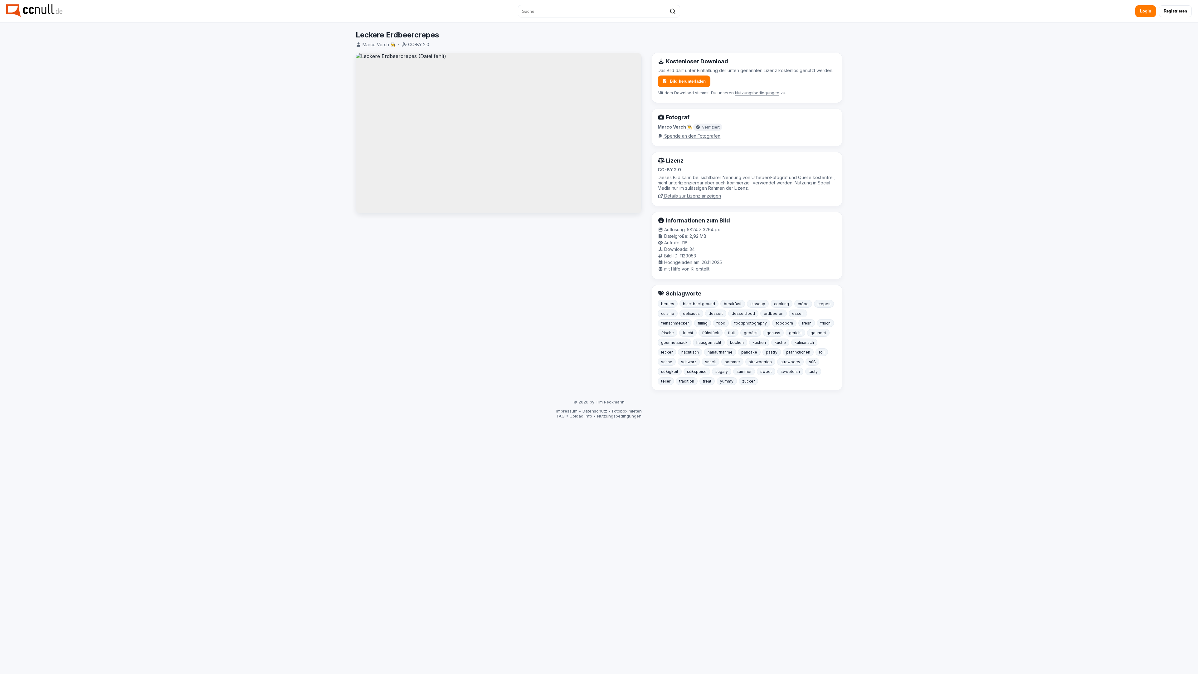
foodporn (784, 323)
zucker (748, 381)
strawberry (790, 361)
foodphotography (750, 323)
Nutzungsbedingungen (757, 92)
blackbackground (699, 303)
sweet (766, 371)
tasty (813, 371)
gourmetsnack (674, 342)
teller (665, 381)
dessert (716, 313)
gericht (795, 332)
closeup (757, 303)
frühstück (710, 332)
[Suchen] (673, 11)
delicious (691, 313)
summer (744, 371)
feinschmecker (675, 323)
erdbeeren (773, 313)
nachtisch (690, 352)
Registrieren (1175, 11)
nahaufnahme (720, 352)
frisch (825, 323)
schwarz (688, 361)
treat (707, 381)
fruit (731, 332)
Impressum (566, 410)
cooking (781, 303)
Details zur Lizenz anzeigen (692, 195)
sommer (732, 361)
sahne (666, 361)
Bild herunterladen (688, 81)
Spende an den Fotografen (691, 136)
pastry (771, 352)
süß (812, 361)
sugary (721, 371)
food (720, 323)
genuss (773, 332)
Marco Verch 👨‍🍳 (379, 44)
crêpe (803, 303)
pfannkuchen (798, 352)
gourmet (818, 332)
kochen (737, 342)
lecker (667, 352)
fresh (806, 323)
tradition (686, 381)
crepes (823, 303)
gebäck (751, 332)
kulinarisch (804, 342)
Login (1145, 11)
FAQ (561, 415)
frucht (688, 332)
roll (822, 352)
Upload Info (581, 415)
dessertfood (743, 313)
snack (710, 361)
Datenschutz (594, 410)
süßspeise (697, 371)
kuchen (759, 342)
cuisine (667, 313)
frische (667, 332)
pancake (749, 352)
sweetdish (790, 371)
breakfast (733, 303)
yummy (726, 381)
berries (667, 303)
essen (798, 313)
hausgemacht (708, 342)
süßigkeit (669, 371)
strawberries (760, 361)
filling (703, 323)
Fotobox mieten (627, 410)
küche (780, 342)
